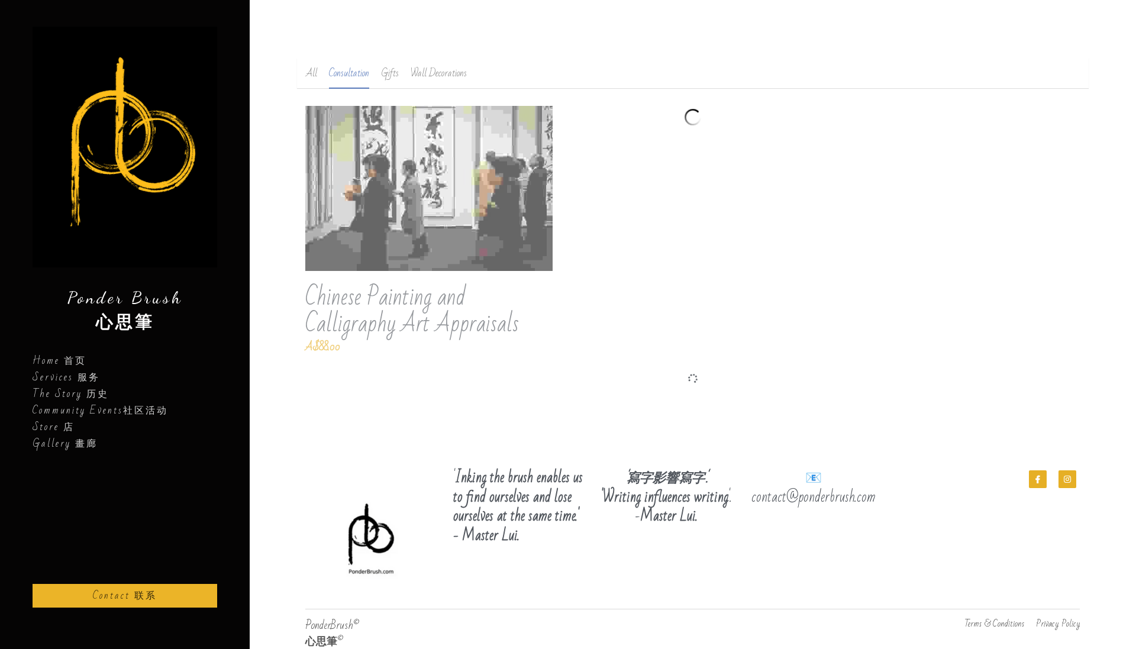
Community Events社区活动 (100, 410)
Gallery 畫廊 (65, 443)
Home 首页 (59, 361)
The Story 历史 (71, 394)
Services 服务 (66, 377)
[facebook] (1038, 465)
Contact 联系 (125, 595)
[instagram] (1067, 465)
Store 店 (54, 427)
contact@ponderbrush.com (813, 483)
